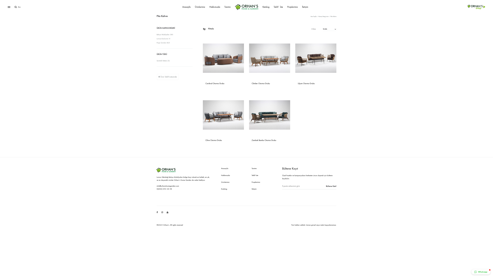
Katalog (266, 7)
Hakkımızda (214, 7)
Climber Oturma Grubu (261, 83)
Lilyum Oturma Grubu (306, 83)
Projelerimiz (292, 7)
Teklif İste (255, 175)
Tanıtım (227, 7)
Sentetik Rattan (162, 61)
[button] (480, 271)
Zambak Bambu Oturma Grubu (264, 140)
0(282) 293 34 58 (164, 189)
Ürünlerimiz (200, 7)
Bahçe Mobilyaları (163, 34)
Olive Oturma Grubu (213, 140)
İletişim (305, 7)
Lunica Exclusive (162, 39)
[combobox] (329, 29)
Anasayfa (186, 7)
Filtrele (211, 28)
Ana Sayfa (314, 16)
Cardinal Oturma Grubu (214, 83)
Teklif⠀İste (278, 7)
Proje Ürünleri (161, 43)
